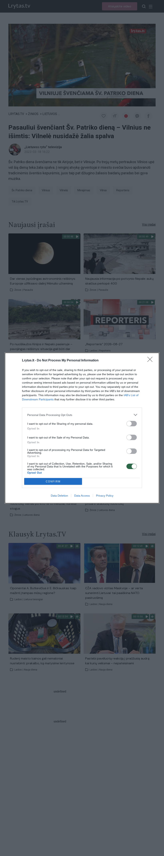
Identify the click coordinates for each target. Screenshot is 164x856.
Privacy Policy (104, 495)
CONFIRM (53, 481)
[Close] (151, 360)
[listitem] (82, 415)
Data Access (82, 495)
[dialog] (82, 428)
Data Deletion (59, 495)
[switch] (131, 423)
